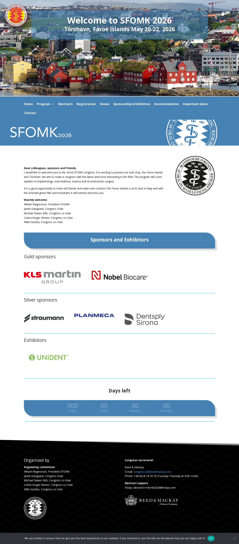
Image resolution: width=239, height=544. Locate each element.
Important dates (195, 104)
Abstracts (65, 104)
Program (43, 104)
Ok (211, 538)
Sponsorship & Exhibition (131, 104)
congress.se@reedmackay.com (152, 471)
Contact (30, 113)
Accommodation (166, 104)
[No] (234, 538)
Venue (104, 104)
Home (28, 104)
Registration (86, 104)
